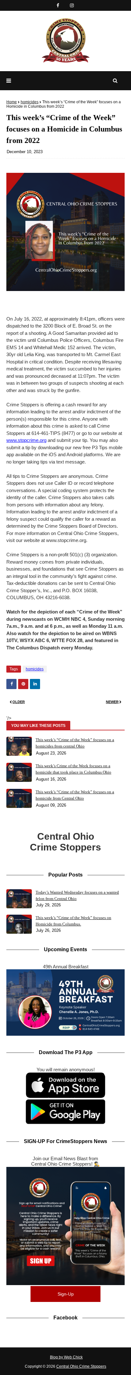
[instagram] (71, 6)
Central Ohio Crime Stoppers (81, 1366)
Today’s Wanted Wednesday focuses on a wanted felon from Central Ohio (77, 895)
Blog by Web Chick (66, 1357)
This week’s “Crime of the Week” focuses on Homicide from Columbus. (73, 920)
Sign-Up (66, 1294)
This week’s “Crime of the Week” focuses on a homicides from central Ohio (75, 742)
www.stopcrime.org (26, 440)
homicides (29, 102)
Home (11, 102)
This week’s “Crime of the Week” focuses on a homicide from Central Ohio (75, 795)
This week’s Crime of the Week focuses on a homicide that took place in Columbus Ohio (73, 769)
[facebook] (58, 6)
